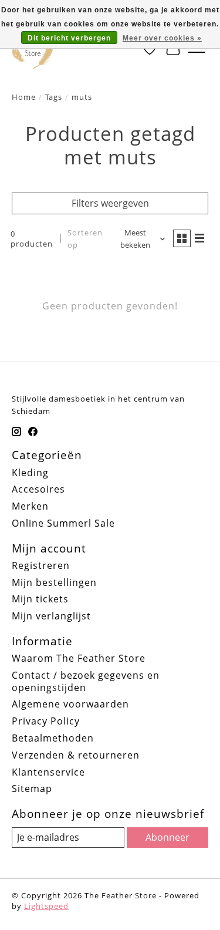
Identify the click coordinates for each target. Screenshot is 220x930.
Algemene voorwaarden (70, 704)
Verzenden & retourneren (76, 755)
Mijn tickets (40, 598)
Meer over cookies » (162, 38)
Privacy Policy (46, 721)
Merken (30, 506)
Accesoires (38, 489)
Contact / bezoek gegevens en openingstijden (86, 681)
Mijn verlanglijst (51, 615)
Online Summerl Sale (63, 523)
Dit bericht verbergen (69, 38)
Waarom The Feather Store (78, 658)
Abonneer (167, 837)
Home (24, 97)
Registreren (41, 565)
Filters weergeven (110, 203)
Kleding (30, 472)
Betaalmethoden (53, 738)
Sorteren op (85, 238)
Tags (53, 97)
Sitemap (32, 788)
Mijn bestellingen (54, 582)
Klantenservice (48, 772)
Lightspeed (46, 906)
